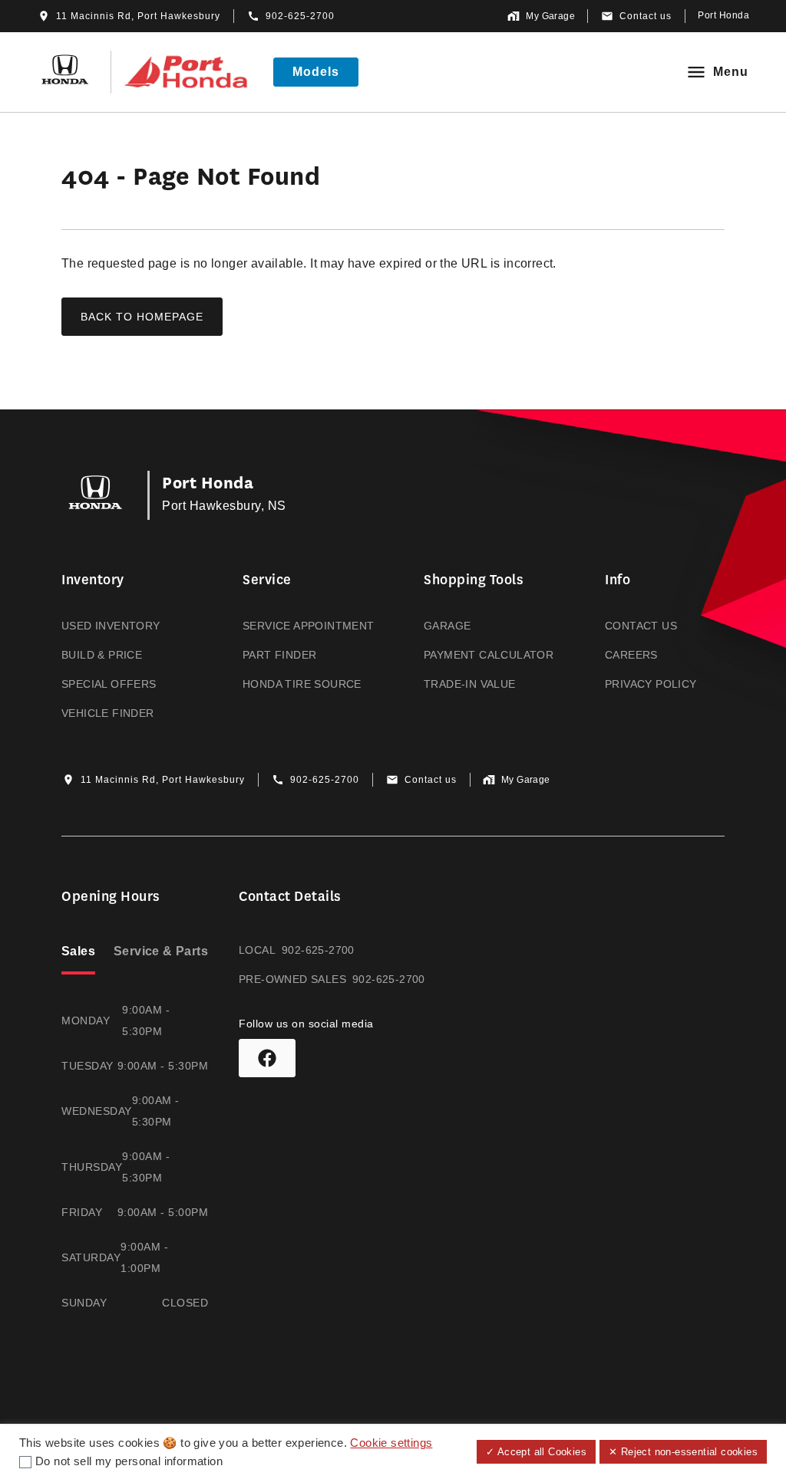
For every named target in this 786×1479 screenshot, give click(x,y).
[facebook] (267, 1058)
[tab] (78, 953)
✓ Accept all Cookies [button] (536, 1452)
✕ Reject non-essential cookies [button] (683, 1452)
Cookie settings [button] (391, 1443)
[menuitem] (121, 646)
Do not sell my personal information (129, 1461)
